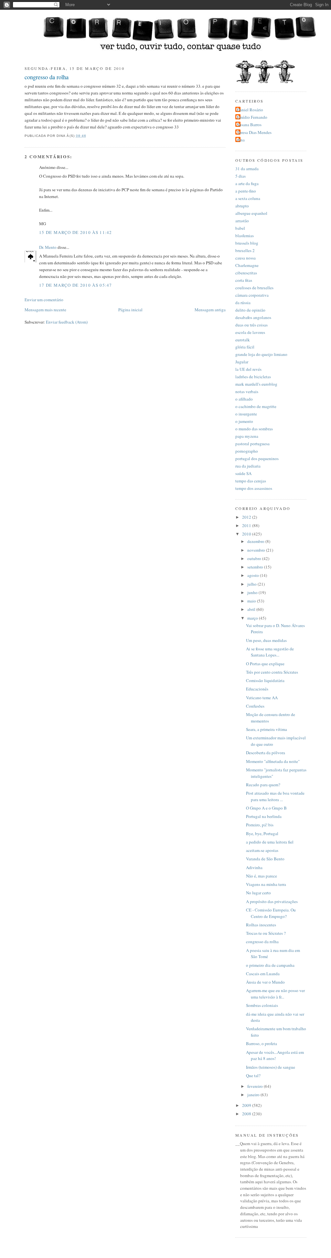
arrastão (242, 221)
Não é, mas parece (261, 876)
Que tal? (253, 1075)
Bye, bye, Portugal (262, 833)
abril (251, 609)
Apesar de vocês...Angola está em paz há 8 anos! (275, 1055)
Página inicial (130, 310)
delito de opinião (250, 310)
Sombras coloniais (262, 1005)
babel (240, 228)
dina (241, 140)
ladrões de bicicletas (253, 377)
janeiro (254, 1095)
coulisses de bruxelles (254, 288)
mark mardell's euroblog (256, 384)
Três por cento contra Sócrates (272, 672)
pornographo (246, 451)
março (253, 618)
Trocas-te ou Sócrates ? (266, 933)
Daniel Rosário (250, 110)
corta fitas (243, 280)
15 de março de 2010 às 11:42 (75, 232)
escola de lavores (250, 332)
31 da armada (247, 168)
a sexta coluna (247, 198)
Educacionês (257, 689)
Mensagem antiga (210, 310)
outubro (254, 558)
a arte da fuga (247, 183)
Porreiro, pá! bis (259, 825)
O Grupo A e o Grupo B (266, 808)
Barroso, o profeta (261, 1043)
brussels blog (246, 243)
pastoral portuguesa (252, 444)
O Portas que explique (265, 664)
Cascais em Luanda (263, 974)
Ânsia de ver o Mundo (265, 982)
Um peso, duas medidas (266, 640)
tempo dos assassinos (253, 488)
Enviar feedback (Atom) (67, 322)
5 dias (240, 176)
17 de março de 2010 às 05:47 (75, 285)
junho (253, 592)
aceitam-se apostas (262, 850)
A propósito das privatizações (272, 901)
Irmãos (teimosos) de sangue (270, 1067)
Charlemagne (247, 265)
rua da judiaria (248, 466)
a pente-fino (245, 191)
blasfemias (244, 235)
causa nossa (245, 258)
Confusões (255, 706)
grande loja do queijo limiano (261, 354)
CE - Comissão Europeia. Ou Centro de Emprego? (271, 913)
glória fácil (244, 347)
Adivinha (254, 867)
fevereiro (255, 1086)
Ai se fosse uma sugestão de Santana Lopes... (270, 652)
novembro (256, 550)
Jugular (241, 362)
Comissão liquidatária (265, 680)
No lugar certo (258, 893)
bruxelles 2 (245, 250)
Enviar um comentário (44, 300)
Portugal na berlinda (264, 816)
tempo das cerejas (250, 481)
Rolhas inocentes (261, 925)
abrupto (242, 206)
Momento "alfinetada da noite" (273, 761)
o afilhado (244, 399)
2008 (247, 1114)
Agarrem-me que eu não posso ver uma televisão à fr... (275, 994)
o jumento (244, 421)
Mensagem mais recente (45, 310)
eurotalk (242, 340)
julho (252, 584)
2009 (247, 1105)
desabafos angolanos (253, 317)
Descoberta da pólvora (265, 753)
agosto (253, 575)
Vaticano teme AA (262, 698)
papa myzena (246, 436)
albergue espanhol (251, 213)
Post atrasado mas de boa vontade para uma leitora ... (275, 796)
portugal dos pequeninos (257, 458)
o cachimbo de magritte (255, 406)
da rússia (243, 302)
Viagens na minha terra (266, 884)
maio (252, 601)
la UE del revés (248, 369)
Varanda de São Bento (265, 859)
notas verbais (246, 391)
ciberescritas (246, 273)
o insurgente (246, 414)
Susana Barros (249, 124)
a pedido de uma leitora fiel (270, 842)
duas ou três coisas (251, 325)
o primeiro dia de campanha (270, 965)
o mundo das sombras (254, 429)
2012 (247, 517)
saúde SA (243, 473)
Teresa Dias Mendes (254, 132)
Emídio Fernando (252, 117)
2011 (247, 525)
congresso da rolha (47, 77)
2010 (247, 534)
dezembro (256, 541)
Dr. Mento (48, 247)
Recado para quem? (263, 785)
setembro (255, 567)
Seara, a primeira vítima (266, 729)
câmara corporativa (252, 295)
